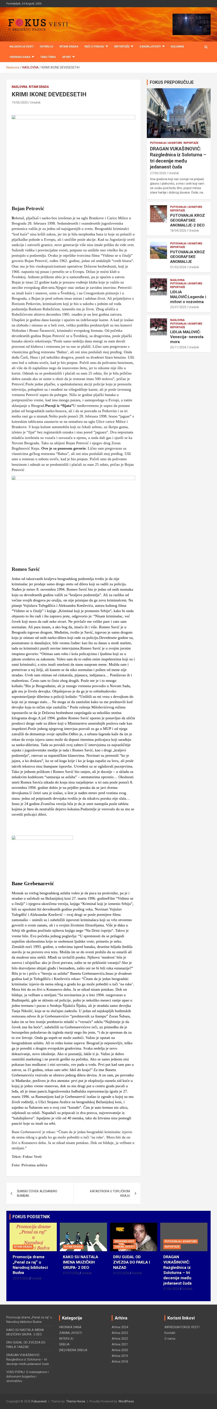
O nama (169, 1339)
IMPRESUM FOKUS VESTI (181, 1327)
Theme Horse (75, 1401)
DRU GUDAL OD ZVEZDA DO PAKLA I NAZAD (131, 1262)
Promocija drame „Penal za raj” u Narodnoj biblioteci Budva (30, 1264)
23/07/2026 (21, 1278)
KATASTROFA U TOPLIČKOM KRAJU (110, 1193)
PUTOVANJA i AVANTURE (166, 142)
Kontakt (169, 1333)
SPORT (66, 56)
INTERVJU (46, 46)
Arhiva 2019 (120, 1356)
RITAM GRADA (69, 46)
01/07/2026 (121, 1273)
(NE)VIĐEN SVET (124, 1241)
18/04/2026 (178, 230)
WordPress (126, 1401)
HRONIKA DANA (20, 56)
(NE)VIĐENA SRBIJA (73, 1350)
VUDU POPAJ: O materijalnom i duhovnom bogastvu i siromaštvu (27, 1376)
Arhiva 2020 (120, 1350)
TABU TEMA (48, 56)
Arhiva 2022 (120, 1339)
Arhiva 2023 (120, 1333)
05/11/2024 (178, 347)
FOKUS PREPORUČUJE (172, 82)
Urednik (35, 102)
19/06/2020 (20, 102)
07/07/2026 (71, 1273)
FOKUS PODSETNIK (31, 1216)
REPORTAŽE (121, 46)
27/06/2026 (158, 173)
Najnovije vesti (21, 46)
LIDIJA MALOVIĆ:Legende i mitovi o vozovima (188, 296)
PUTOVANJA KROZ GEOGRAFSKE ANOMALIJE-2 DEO (187, 220)
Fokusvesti (39, 1401)
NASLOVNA (19, 86)
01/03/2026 (178, 267)
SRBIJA (64, 1344)
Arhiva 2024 (120, 1327)
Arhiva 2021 (120, 1344)
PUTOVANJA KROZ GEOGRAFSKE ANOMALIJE (187, 256)
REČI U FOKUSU (94, 46)
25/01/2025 (178, 307)
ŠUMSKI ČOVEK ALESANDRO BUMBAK (37, 1193)
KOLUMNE (177, 46)
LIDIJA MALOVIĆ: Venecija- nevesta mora (186, 336)
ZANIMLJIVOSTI (150, 46)
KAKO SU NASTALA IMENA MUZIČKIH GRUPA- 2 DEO (80, 1262)
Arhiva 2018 (120, 1361)
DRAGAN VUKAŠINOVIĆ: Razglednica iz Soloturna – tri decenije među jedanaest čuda (177, 1269)
